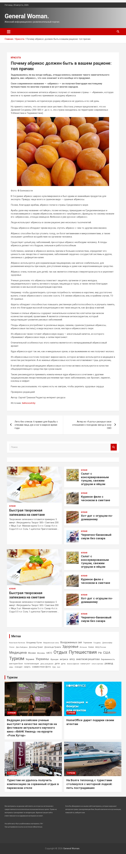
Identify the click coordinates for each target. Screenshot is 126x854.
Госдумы (97, 643)
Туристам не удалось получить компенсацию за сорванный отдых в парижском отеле (33, 783)
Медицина (18, 652)
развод (109, 663)
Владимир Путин (34, 642)
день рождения (46, 664)
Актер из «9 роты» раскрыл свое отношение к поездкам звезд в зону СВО (91, 424)
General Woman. (27, 16)
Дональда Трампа (52, 647)
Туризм (16, 658)
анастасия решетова (88, 659)
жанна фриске (73, 664)
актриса (64, 659)
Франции (54, 659)
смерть (27, 667)
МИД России (100, 647)
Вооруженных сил (71, 642)
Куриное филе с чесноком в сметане (95, 498)
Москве (32, 653)
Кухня (12, 506)
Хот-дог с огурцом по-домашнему (97, 517)
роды (11, 667)
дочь (63, 663)
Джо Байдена (22, 647)
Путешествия (83, 652)
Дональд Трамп (36, 647)
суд (53, 667)
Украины (42, 659)
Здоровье (70, 646)
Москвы (41, 653)
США (106, 652)
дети (57, 663)
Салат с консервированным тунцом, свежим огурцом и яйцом (95, 479)
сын (58, 667)
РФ (100, 652)
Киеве (91, 647)
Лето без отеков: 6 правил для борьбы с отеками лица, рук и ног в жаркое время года (36, 424)
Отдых (60, 652)
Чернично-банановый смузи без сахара (96, 536)
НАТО (49, 653)
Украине (30, 659)
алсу (72, 659)
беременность (108, 659)
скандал (18, 667)
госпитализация (31, 664)
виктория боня (16, 664)
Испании (83, 647)
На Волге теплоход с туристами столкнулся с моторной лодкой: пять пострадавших (89, 783)
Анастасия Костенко (17, 643)
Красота (16, 57)
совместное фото (41, 667)
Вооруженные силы (51, 643)
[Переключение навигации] (9, 31)
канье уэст (85, 664)
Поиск (114, 447)
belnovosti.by (28, 403)
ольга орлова (97, 664)
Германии (87, 643)
